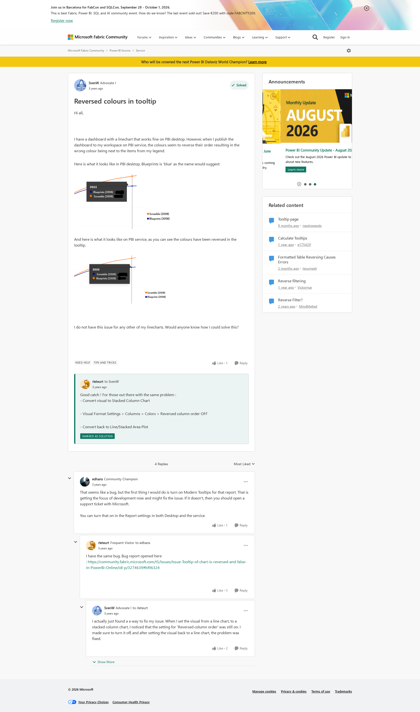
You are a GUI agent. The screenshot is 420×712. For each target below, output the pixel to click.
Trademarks (343, 691)
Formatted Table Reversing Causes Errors (307, 260)
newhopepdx (312, 225)
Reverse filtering (292, 280)
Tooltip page (288, 219)
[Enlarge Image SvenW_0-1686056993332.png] (122, 201)
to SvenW (112, 381)
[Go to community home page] (98, 37)
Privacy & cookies (293, 691)
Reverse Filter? (290, 299)
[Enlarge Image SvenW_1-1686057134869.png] (122, 279)
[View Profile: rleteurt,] (85, 384)
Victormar (305, 287)
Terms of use (320, 691)
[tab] (305, 184)
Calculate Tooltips (292, 238)
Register (329, 37)
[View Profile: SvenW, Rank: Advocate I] (80, 85)
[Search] (315, 37)
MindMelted (308, 306)
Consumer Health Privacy (131, 702)
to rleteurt (140, 607)
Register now (62, 20)
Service (140, 50)
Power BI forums (120, 50)
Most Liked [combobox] (244, 464)
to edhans (142, 542)
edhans (97, 479)
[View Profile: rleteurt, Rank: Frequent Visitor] (91, 545)
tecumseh (310, 268)
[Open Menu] (348, 50)
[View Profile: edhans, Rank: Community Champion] (85, 482)
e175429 (304, 244)
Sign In (345, 37)
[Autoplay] (299, 184)
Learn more (257, 61)
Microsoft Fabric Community (86, 50)
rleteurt (97, 381)
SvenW (94, 82)
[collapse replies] (69, 478)
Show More (105, 661)
